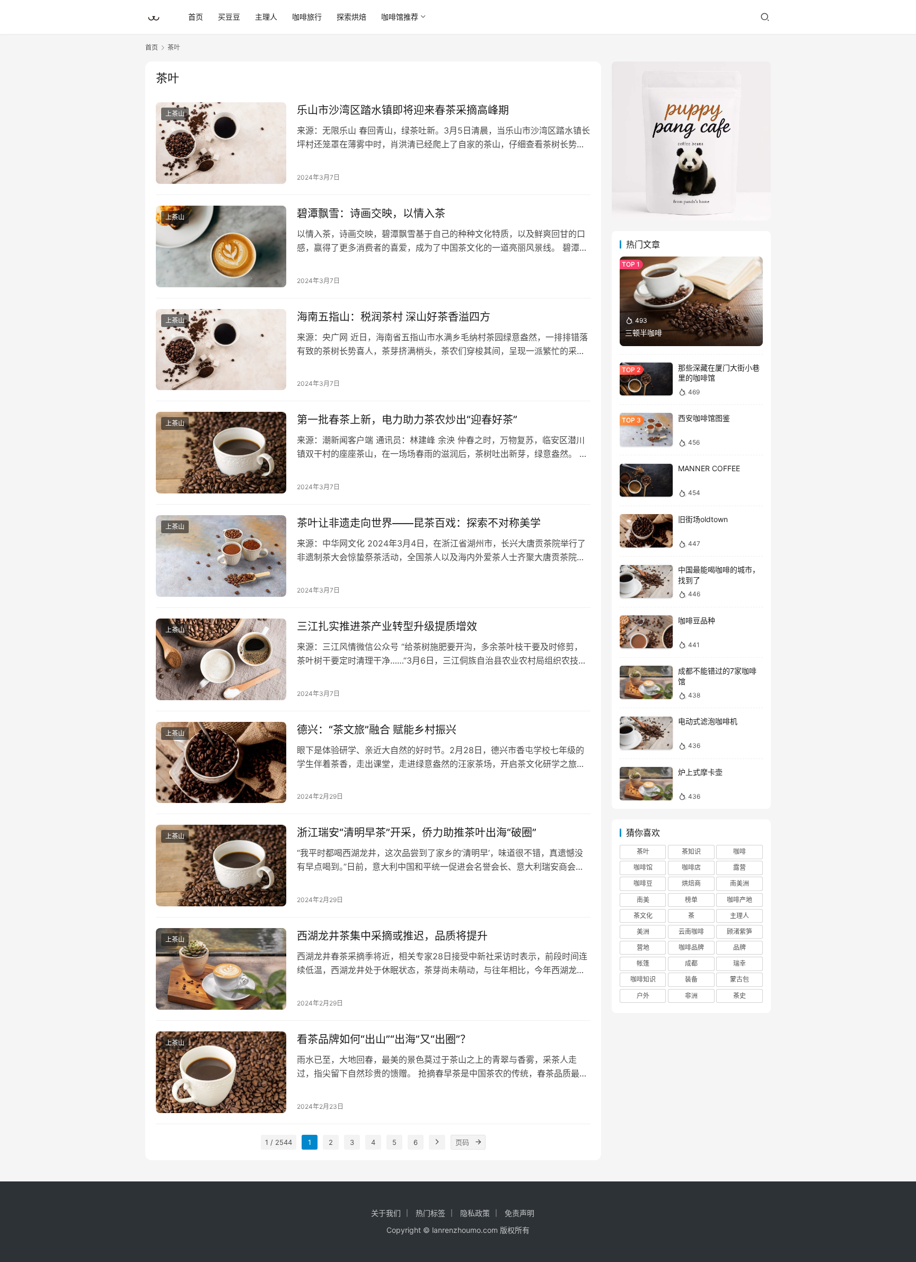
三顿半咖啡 (643, 332)
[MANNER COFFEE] (646, 480)
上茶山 (174, 114)
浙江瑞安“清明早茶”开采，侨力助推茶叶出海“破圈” (416, 832)
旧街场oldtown (703, 519)
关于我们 (386, 1212)
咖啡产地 (739, 900)
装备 (691, 980)
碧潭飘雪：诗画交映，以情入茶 (371, 213)
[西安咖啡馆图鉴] (646, 429)
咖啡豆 (643, 884)
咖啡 (739, 851)
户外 (643, 996)
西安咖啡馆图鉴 (704, 417)
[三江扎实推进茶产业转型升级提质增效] (221, 659)
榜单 (691, 900)
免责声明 (519, 1212)
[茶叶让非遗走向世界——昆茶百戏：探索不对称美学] (221, 556)
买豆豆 (229, 16)
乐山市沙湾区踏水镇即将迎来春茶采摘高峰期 (403, 110)
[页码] (478, 1142)
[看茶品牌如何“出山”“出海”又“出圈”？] (221, 1072)
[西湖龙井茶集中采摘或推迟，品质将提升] (221, 969)
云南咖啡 (691, 932)
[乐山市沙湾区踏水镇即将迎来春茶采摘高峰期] (221, 143)
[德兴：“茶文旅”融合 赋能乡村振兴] (221, 763)
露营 (739, 868)
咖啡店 (691, 868)
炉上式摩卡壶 (700, 771)
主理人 (266, 16)
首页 (195, 16)
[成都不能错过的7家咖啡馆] (646, 682)
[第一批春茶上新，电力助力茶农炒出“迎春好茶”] (221, 452)
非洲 (691, 996)
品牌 (739, 947)
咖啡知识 (643, 980)
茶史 (739, 996)
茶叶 (643, 851)
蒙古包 (739, 980)
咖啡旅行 (307, 16)
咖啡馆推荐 (399, 16)
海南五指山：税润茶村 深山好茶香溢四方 (393, 317)
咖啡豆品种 (696, 620)
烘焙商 (691, 884)
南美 (643, 900)
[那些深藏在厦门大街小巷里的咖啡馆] (646, 379)
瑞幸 (739, 964)
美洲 (643, 932)
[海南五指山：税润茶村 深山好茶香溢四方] (221, 350)
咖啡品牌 (691, 947)
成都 (691, 964)
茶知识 (691, 851)
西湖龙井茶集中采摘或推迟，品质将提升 (392, 936)
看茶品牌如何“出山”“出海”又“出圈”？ (384, 1039)
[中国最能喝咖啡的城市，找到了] (646, 581)
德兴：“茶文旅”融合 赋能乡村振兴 (376, 729)
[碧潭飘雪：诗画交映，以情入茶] (221, 246)
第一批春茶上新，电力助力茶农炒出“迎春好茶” (407, 419)
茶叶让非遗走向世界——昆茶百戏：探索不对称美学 (419, 523)
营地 (643, 947)
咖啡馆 (643, 868)
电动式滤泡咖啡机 (707, 721)
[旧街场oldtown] (646, 531)
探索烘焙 (351, 16)
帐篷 (643, 964)
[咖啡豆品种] (646, 632)
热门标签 (430, 1212)
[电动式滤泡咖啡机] (646, 733)
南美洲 (739, 884)
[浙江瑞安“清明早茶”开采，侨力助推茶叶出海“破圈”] (221, 865)
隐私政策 (475, 1212)
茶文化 (643, 916)
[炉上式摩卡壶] (646, 783)
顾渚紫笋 (739, 932)
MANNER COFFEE (709, 468)
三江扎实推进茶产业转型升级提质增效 (387, 626)
